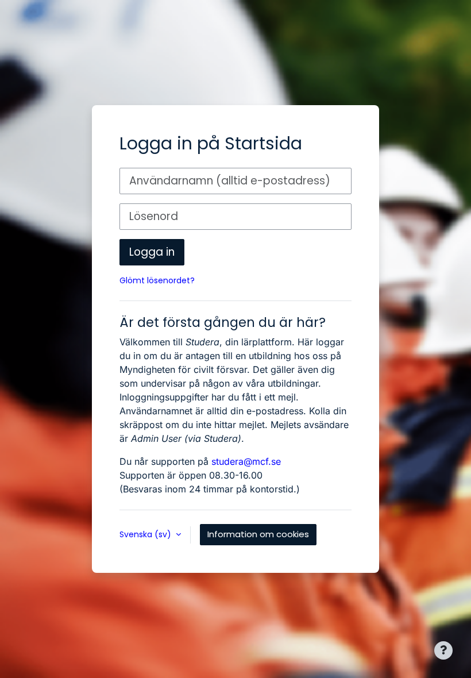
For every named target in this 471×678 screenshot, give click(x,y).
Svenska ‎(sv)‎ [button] (146, 534)
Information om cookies (258, 534)
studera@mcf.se (246, 461)
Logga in (152, 252)
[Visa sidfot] (443, 650)
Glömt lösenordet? (157, 280)
